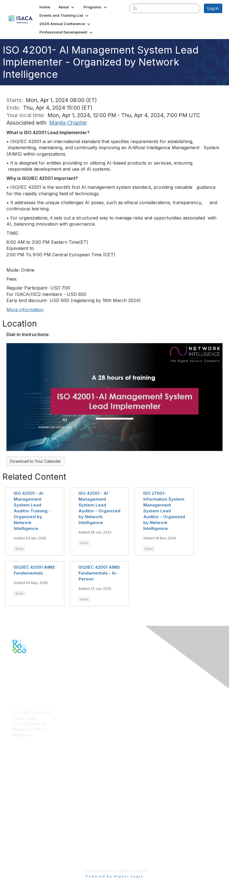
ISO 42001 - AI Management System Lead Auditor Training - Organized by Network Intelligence (32, 511)
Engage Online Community (37, 680)
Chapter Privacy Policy (33, 856)
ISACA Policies (26, 837)
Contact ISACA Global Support (41, 794)
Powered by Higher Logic (115, 876)
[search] (135, 8)
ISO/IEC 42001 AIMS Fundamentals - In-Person (99, 573)
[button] (66, 7)
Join (16, 775)
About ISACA (24, 826)
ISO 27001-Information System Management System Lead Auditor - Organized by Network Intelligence (164, 511)
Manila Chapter (68, 122)
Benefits (20, 780)
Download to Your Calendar (35, 461)
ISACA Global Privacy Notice (39, 848)
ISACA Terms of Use (31, 843)
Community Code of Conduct (39, 832)
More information (25, 309)
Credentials (23, 786)
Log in (213, 8)
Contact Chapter (28, 742)
